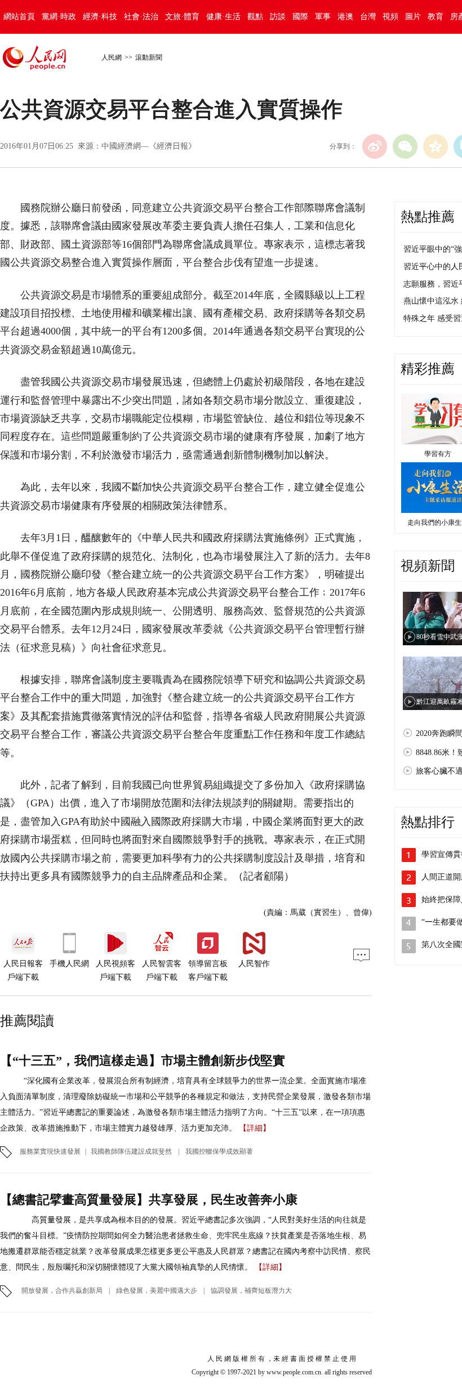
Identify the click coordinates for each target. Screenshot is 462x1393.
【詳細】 (254, 1128)
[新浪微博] (374, 146)
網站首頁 (19, 16)
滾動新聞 (148, 57)
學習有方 (437, 454)
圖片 (413, 16)
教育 (435, 16)
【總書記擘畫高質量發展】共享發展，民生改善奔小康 (148, 1200)
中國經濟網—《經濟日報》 (148, 146)
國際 (300, 16)
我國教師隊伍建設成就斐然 (132, 1151)
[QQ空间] (435, 146)
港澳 (345, 16)
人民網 (111, 57)
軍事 (323, 16)
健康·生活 (223, 16)
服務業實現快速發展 (50, 1151)
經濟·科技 (100, 16)
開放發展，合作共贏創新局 (62, 1290)
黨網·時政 (59, 16)
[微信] (405, 146)
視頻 (390, 16)
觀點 (255, 16)
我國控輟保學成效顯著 (219, 1151)
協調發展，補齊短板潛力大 (250, 1290)
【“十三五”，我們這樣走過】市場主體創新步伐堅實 (142, 1060)
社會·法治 (141, 16)
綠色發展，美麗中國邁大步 (156, 1290)
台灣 (368, 16)
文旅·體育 (182, 16)
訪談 (278, 16)
